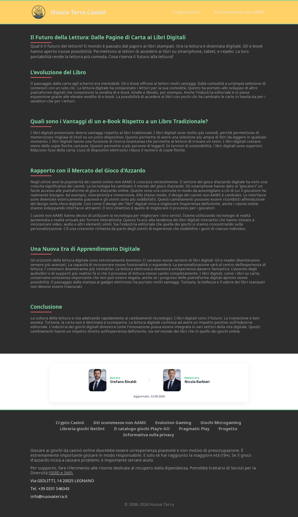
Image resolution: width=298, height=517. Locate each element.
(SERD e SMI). (61, 472)
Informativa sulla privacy (148, 435)
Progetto (228, 429)
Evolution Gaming (173, 423)
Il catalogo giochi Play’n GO (142, 429)
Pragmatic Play (194, 429)
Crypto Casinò (186, 12)
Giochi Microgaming (220, 423)
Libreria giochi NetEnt (82, 429)
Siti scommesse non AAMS (239, 12)
